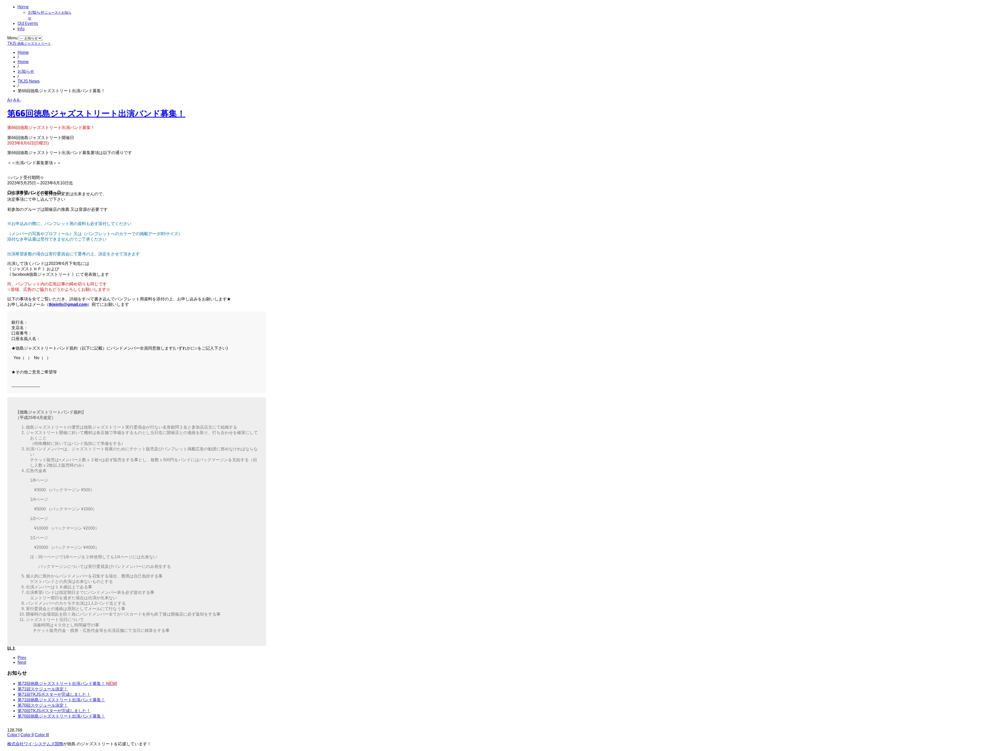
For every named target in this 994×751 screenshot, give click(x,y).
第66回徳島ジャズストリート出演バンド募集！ (96, 113)
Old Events (28, 23)
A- (19, 100)
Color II (27, 735)
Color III (42, 735)
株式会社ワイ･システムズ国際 (35, 744)
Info (21, 29)
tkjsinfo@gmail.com (68, 304)
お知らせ (26, 71)
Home (23, 7)
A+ (9, 100)
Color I (13, 735)
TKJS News (29, 81)
